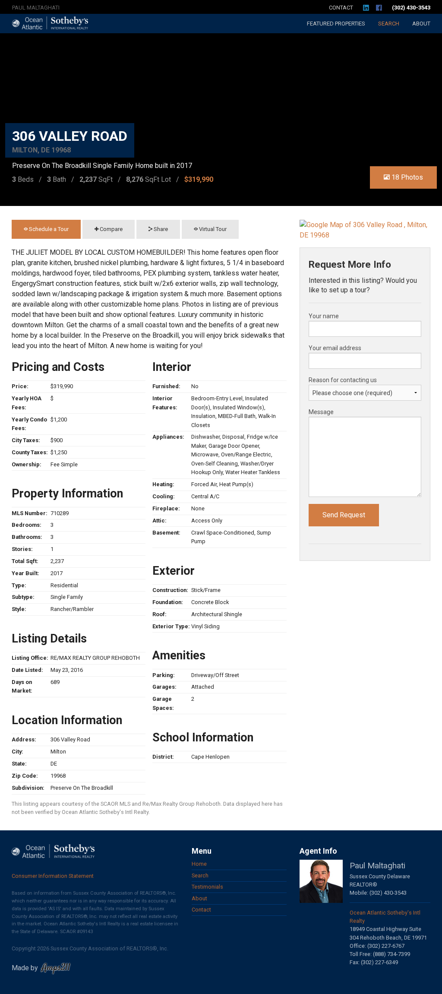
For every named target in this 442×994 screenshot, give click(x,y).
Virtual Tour (212, 229)
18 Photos (406, 177)
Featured (336, 23)
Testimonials (207, 886)
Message (321, 411)
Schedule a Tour (48, 229)
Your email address (335, 348)
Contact (341, 7)
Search (388, 23)
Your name (324, 316)
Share (160, 229)
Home (199, 864)
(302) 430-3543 (411, 7)
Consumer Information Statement (53, 876)
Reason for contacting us (343, 380)
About (421, 23)
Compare (110, 229)
